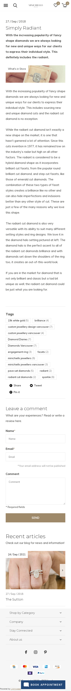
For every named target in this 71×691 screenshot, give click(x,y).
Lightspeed (16, 689)
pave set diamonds (21, 370)
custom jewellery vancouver (26, 333)
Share (17, 385)
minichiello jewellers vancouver (28, 364)
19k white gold (18, 320)
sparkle (48, 377)
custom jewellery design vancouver (30, 326)
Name (10, 431)
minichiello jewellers (21, 358)
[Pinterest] (45, 652)
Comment (12, 474)
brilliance (42, 320)
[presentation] (62, 570)
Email (10, 449)
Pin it (17, 392)
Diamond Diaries (19, 339)
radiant (46, 370)
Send (36, 518)
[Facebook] (26, 652)
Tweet (38, 385)
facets (43, 351)
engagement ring (20, 351)
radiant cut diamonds (22, 377)
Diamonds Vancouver (22, 345)
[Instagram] (35, 652)
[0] (64, 5)
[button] (5, 5)
